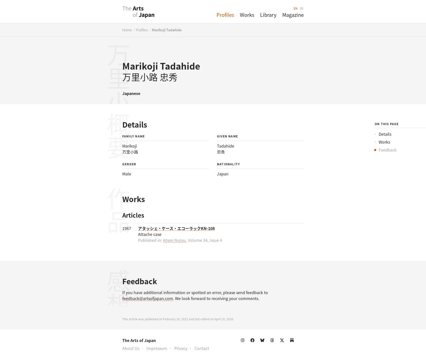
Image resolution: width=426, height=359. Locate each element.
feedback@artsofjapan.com (147, 298)
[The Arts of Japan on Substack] (293, 341)
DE (302, 8)
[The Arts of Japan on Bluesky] (263, 341)
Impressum (156, 348)
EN (296, 8)
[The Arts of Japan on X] (283, 341)
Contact (202, 348)
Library (268, 14)
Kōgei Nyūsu (174, 240)
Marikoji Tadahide (167, 29)
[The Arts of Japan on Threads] (273, 341)
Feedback (388, 150)
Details (385, 134)
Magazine (293, 14)
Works (247, 14)
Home (127, 29)
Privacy (180, 348)
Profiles (225, 14)
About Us (130, 348)
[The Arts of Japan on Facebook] (253, 341)
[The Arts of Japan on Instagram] (244, 341)
